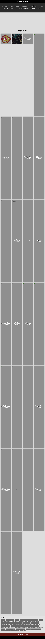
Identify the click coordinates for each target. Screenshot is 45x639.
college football (5, 624)
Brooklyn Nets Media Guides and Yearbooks (39, 75)
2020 (17, 621)
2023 (32, 621)
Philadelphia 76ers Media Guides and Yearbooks (39, 240)
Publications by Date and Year (23, 8)
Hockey (36, 6)
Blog (17, 10)
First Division (19, 624)
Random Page (40, 8)
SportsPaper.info (22, 1)
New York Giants (35, 627)
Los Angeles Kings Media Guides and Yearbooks (28, 241)
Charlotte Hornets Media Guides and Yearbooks (17, 323)
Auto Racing (5, 6)
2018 (8, 621)
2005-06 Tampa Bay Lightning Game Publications (17, 572)
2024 (36, 621)
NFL (41, 627)
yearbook (22, 630)
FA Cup (12, 624)
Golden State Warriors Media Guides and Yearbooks (6, 157)
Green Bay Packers (27, 624)
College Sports (24, 6)
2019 (13, 621)
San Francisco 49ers (6, 630)
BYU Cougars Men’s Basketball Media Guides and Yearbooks (5, 489)
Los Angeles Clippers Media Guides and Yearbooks (39, 406)
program (37, 629)
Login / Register (20, 634)
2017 (3, 621)
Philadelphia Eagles (10, 629)
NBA (17, 627)
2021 (22, 621)
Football (31, 6)
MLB (13, 627)
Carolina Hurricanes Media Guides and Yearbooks (28, 157)
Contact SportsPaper (24, 10)
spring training (15, 630)
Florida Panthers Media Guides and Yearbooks (28, 407)
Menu (3, 4)
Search (27, 634)
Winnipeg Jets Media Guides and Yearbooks (17, 489)
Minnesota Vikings (6, 627)
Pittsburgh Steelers (20, 629)
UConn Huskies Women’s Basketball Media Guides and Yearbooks (5, 323)
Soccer (41, 6)
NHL (3, 629)
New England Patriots (25, 627)
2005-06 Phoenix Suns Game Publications (6, 241)
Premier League (30, 629)
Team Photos (12, 8)
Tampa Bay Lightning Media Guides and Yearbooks (39, 489)
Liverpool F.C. (36, 624)
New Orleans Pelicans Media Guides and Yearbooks (28, 38)
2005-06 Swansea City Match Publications (17, 158)
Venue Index (33, 8)
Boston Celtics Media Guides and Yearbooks (39, 324)
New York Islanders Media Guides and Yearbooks (28, 323)
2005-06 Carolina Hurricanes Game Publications (17, 240)
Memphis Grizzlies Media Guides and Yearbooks (28, 489)
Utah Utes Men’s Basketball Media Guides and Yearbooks (5, 406)
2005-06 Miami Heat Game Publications (6, 572)
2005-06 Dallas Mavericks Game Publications (39, 157)
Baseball (11, 6)
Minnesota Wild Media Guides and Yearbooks (17, 407)
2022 (27, 621)
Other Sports (5, 8)
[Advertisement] (22, 20)
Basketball (17, 6)
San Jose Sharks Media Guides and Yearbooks (17, 39)
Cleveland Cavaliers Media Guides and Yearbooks (6, 38)
